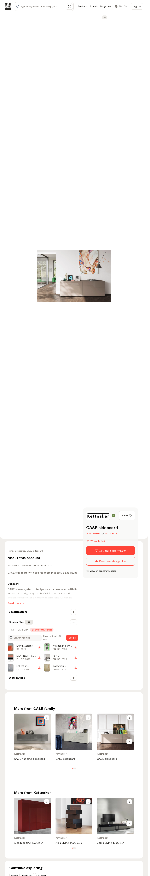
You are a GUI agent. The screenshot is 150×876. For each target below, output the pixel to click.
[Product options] (46, 717)
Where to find (97, 541)
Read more (14, 603)
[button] (72, 768)
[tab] (12, 630)
